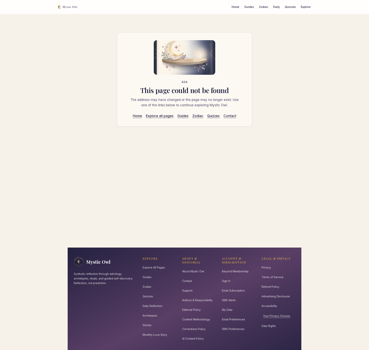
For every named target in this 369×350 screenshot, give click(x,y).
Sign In (226, 281)
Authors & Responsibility (197, 300)
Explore (306, 6)
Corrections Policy (193, 329)
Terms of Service (272, 277)
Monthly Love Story (155, 334)
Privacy (266, 267)
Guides (249, 6)
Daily (276, 6)
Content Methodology (196, 319)
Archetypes (150, 315)
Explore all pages (160, 116)
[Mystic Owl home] (68, 7)
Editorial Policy (191, 309)
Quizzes (290, 6)
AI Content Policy (193, 338)
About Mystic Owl (193, 271)
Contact (230, 116)
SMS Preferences (233, 329)
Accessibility (269, 306)
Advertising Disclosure (276, 296)
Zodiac (263, 6)
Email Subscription (233, 290)
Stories (147, 325)
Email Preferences (233, 319)
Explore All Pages (154, 267)
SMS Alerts (229, 300)
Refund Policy (270, 286)
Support (187, 290)
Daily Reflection (152, 306)
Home (235, 6)
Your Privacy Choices (276, 316)
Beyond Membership (235, 271)
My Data (227, 309)
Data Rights (269, 326)
